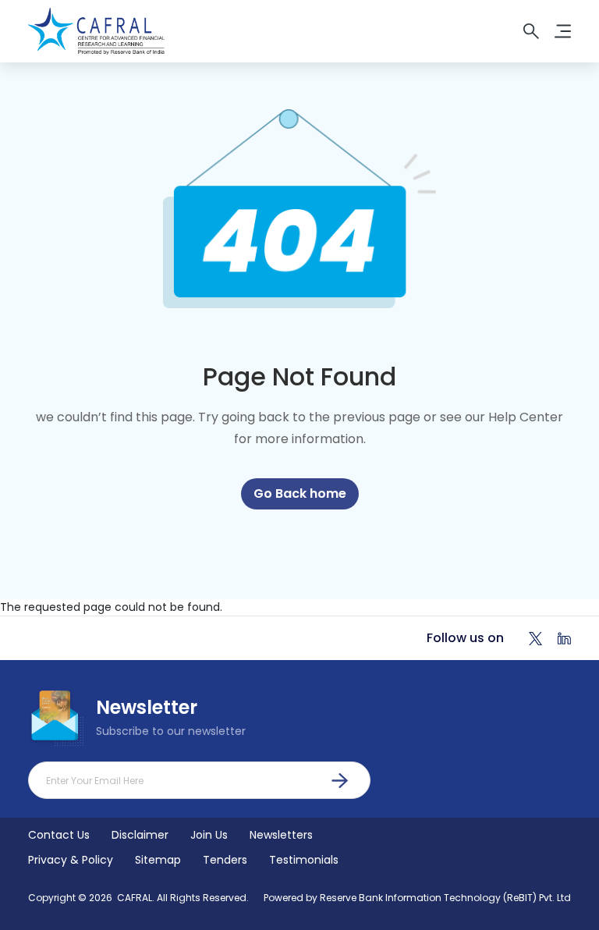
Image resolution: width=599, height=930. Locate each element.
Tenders (225, 860)
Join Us (209, 835)
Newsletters (281, 835)
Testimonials (303, 860)
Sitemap (158, 860)
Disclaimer (140, 835)
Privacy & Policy (70, 860)
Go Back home (299, 493)
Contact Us (59, 835)
